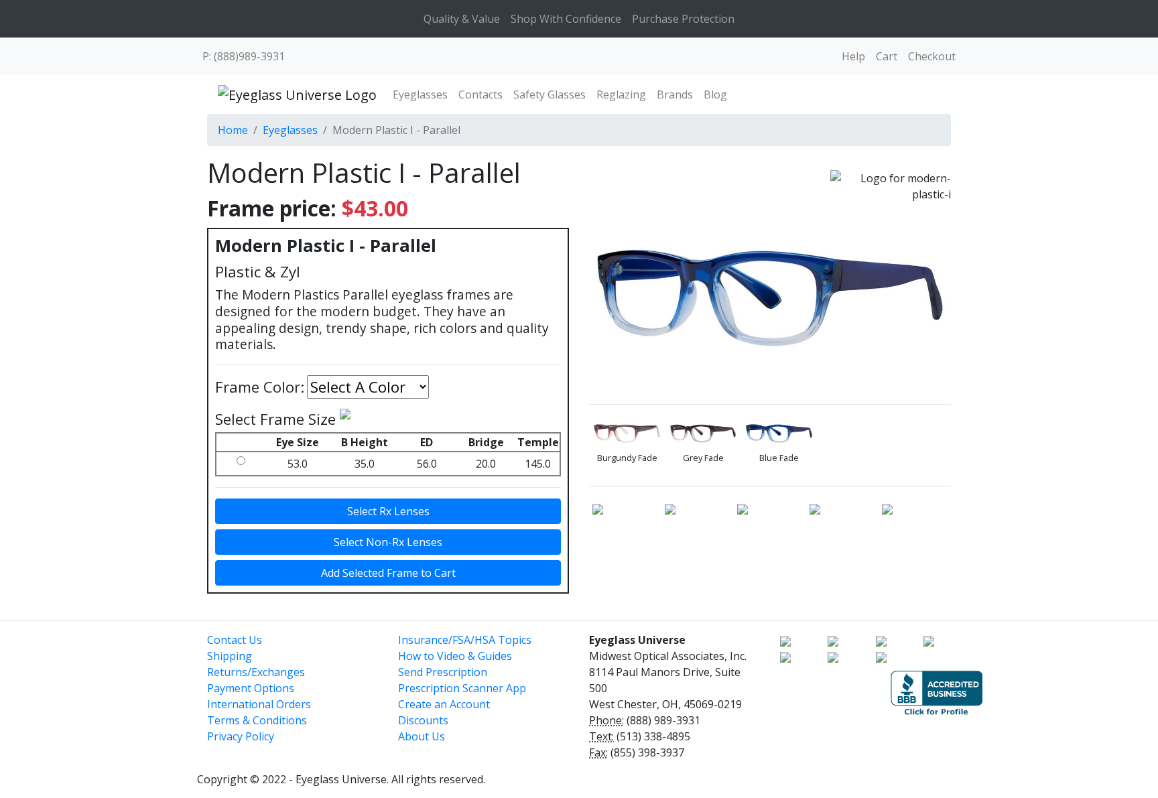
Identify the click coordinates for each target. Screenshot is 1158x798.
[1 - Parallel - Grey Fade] (703, 433)
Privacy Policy (240, 736)
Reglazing (621, 94)
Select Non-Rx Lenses (388, 542)
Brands (675, 94)
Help (853, 56)
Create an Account (444, 704)
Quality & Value (462, 18)
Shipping (229, 656)
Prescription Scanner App (462, 688)
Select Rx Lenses (388, 511)
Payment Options (250, 688)
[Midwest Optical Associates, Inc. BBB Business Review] (936, 691)
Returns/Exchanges (256, 672)
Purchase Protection (683, 18)
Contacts (480, 94)
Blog (715, 94)
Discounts (423, 720)
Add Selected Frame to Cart (388, 573)
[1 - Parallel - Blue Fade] (779, 433)
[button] (827, 686)
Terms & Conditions (257, 720)
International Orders (259, 704)
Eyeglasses (420, 94)
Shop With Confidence (566, 18)
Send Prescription (442, 672)
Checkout (932, 56)
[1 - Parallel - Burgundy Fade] (626, 433)
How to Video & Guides (455, 656)
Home (233, 130)
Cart (886, 56)
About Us (421, 736)
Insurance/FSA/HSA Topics (464, 640)
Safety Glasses (549, 94)
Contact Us (234, 640)
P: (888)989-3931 (243, 56)
